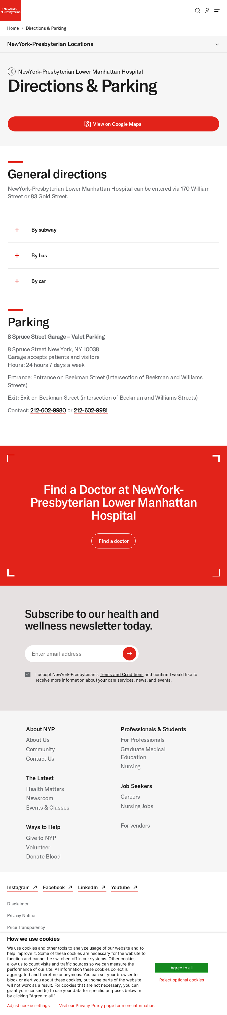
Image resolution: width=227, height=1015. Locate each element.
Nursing (130, 766)
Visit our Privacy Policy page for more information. (107, 1005)
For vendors (135, 825)
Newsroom (39, 798)
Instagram (22, 888)
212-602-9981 (91, 410)
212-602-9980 (48, 410)
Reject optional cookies (181, 979)
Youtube (124, 888)
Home (13, 28)
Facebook (58, 888)
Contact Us (40, 758)
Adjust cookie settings (28, 1005)
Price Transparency (26, 927)
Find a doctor (114, 541)
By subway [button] (43, 229)
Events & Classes (47, 807)
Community (40, 749)
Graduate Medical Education (143, 753)
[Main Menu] (217, 10)
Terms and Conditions (122, 674)
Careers (130, 796)
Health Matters (45, 788)
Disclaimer (17, 904)
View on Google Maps (117, 124)
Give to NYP (41, 837)
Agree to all (181, 967)
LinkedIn (92, 888)
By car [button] (38, 281)
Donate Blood (43, 856)
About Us (38, 739)
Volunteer (38, 847)
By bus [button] (39, 255)
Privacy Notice (21, 915)
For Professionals (143, 739)
